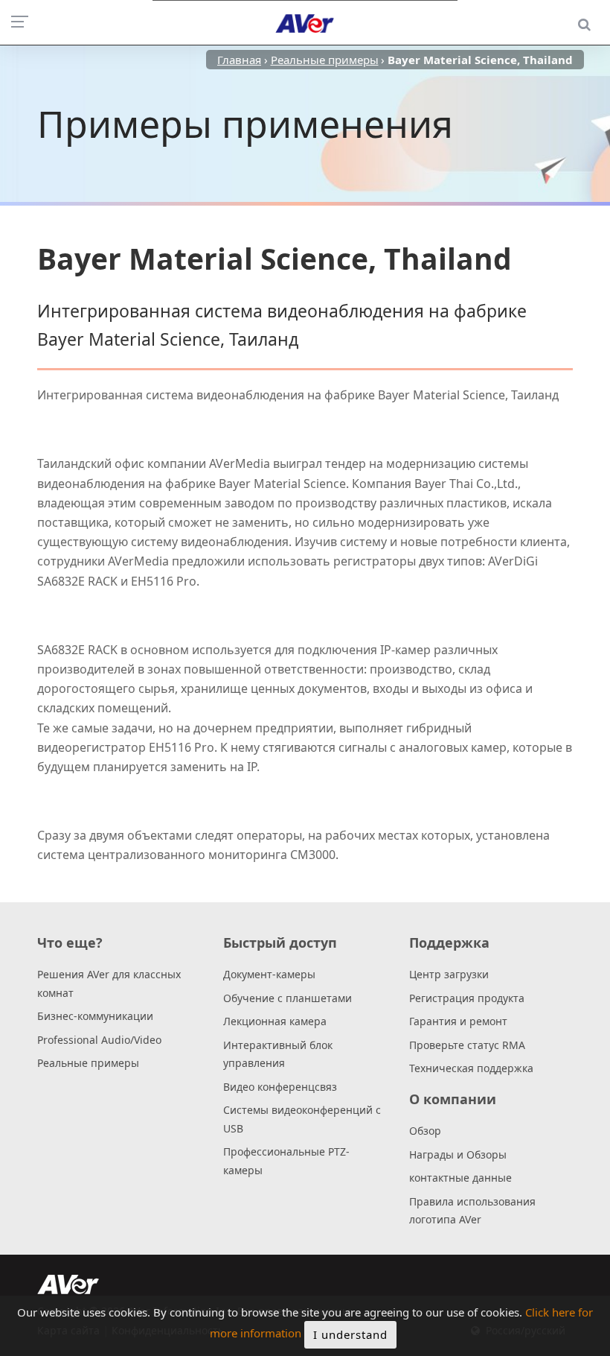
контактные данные (460, 1177)
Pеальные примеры (88, 1063)
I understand (350, 1334)
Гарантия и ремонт (458, 1021)
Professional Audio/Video (99, 1040)
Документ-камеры (269, 974)
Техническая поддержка (471, 1068)
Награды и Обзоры (458, 1154)
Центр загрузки (449, 974)
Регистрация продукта (466, 998)
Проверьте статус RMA (467, 1045)
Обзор (425, 1131)
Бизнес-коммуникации (95, 1016)
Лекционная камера (275, 1021)
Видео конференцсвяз (280, 1087)
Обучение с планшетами (287, 998)
